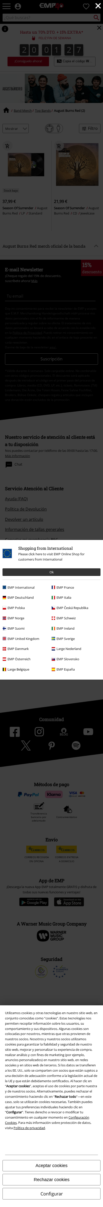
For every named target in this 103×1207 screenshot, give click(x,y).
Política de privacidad (29, 1128)
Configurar (51, 1194)
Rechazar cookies (52, 1179)
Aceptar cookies (52, 1165)
